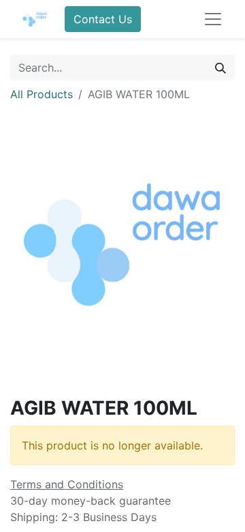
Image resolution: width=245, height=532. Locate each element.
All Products (41, 94)
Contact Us (103, 19)
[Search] (220, 67)
